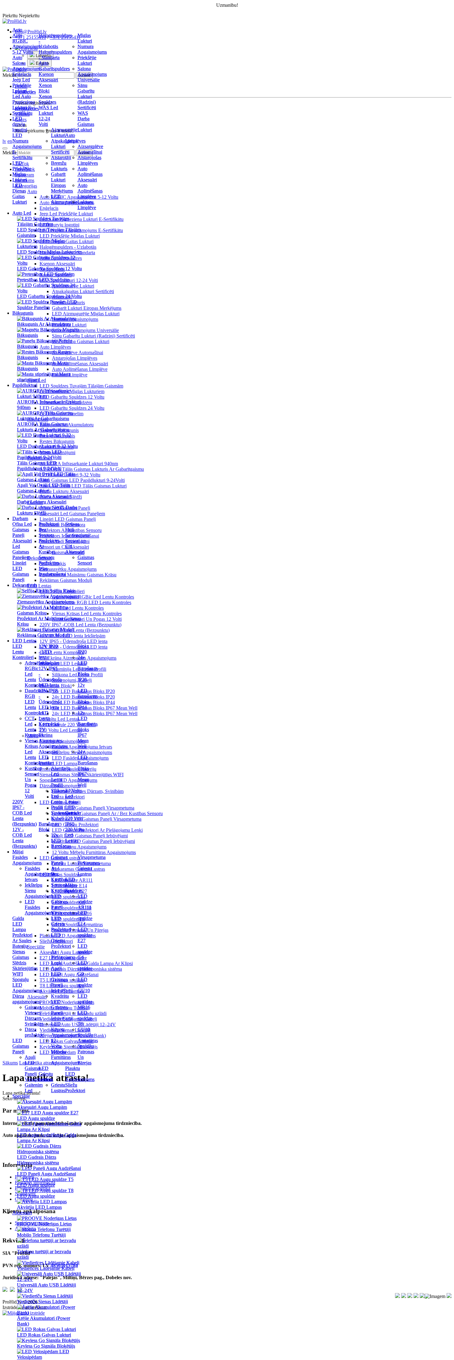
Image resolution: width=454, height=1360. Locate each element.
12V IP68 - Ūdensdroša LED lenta (50, 699)
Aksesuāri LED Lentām (48, 757)
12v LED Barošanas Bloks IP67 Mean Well (94, 708)
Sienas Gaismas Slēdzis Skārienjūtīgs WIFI (25, 962)
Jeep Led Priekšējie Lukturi (21, 85)
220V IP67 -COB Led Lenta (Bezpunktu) (24, 813)
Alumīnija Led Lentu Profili (60, 777)
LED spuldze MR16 (85, 1001)
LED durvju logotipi (19, 124)
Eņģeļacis (21, 74)
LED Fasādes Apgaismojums (39, 907)
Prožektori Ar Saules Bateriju (22, 940)
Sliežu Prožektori (75, 1087)
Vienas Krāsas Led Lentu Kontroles (87, 613)
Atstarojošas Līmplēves (89, 160)
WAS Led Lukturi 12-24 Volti (48, 116)
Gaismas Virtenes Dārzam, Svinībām (88, 791)
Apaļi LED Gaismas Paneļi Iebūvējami (90, 835)
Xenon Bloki (45, 88)
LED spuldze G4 (85, 951)
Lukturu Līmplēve (87, 204)
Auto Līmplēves (75, 138)
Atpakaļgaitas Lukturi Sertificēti (64, 146)
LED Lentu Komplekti (49, 718)
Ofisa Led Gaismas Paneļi (22, 529)
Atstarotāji (61, 157)
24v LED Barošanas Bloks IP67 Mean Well (94, 713)
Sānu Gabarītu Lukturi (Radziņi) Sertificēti (93, 335)
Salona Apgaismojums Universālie (92, 74)
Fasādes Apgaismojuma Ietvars (39, 874)
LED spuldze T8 (85, 1018)
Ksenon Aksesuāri (48, 77)
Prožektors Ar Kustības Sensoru (49, 549)
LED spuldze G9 (85, 968)
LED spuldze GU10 (85, 985)
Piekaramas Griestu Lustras (89, 868)
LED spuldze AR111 (85, 902)
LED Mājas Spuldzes (74, 885)
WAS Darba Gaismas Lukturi (86, 121)
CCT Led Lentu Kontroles (34, 727)
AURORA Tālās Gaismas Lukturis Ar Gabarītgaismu (92, 469)
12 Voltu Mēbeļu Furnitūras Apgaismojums (94, 852)
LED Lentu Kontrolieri (23, 652)
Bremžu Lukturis (59, 165)
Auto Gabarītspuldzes (54, 65)
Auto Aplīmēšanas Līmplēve (90, 191)
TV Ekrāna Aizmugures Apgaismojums (53, 738)
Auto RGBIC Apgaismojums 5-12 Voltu (27, 44)
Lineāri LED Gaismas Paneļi (20, 571)
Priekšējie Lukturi (87, 60)
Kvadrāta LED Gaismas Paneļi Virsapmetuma (96, 819)
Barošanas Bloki (49, 826)
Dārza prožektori (34, 1032)
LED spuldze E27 (85, 935)
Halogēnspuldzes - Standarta (55, 54)
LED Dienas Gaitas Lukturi (19, 194)
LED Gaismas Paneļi (20, 1046)
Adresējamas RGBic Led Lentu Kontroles (93, 596)
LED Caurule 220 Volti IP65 (74, 816)
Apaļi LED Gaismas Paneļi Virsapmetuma (93, 808)
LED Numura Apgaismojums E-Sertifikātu (27, 146)
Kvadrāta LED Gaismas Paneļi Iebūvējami (93, 841)
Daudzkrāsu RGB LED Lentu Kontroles (91, 602)
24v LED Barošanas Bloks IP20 (88, 668)
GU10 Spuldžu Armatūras (88, 1035)
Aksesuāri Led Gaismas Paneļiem (22, 549)
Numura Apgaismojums (92, 49)
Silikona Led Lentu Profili (59, 799)
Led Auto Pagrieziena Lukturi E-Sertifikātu (23, 105)
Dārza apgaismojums (26, 998)
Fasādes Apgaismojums (27, 860)
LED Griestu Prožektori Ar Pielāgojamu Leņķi (97, 830)
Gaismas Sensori (86, 560)
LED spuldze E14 (85, 918)
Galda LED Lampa (19, 924)
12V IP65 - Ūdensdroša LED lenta (50, 677)
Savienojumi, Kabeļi (64, 815)
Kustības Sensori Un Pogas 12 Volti (87, 619)
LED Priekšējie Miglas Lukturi (21, 171)
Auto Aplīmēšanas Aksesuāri (90, 174)
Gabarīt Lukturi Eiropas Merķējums (86, 308)
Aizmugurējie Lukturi (64, 132)
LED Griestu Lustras (46, 1074)
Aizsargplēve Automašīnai (90, 149)
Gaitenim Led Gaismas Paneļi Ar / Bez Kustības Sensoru (107, 813)
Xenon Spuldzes (47, 99)
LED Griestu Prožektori (61, 924)
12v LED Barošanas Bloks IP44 (88, 696)
